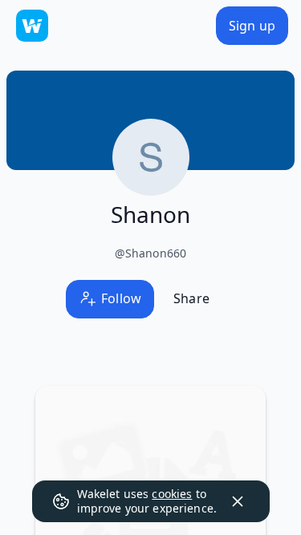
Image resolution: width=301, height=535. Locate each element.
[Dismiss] (237, 501)
